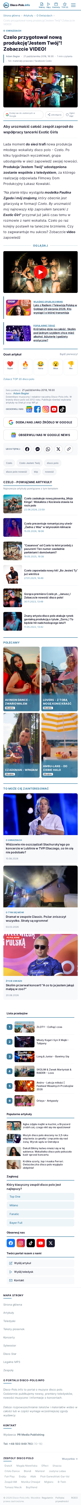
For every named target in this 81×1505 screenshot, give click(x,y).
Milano (14, 1205)
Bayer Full (16, 1222)
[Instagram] (45, 409)
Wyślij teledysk (23, 1271)
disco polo (53, 463)
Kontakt (19, 1280)
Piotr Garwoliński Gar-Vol (54, 1476)
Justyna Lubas (57, 1471)
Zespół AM (11, 1481)
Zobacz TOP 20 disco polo (18, 379)
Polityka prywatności (62, 1499)
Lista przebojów (17, 1013)
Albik (33, 1476)
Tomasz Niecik (13, 1487)
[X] (51, 1243)
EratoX (8, 1465)
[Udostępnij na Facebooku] (27, 449)
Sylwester (9, 1345)
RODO (74, 1497)
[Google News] (29, 409)
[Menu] (73, 5)
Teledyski (9, 1321)
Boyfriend (31, 1487)
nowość (49, 471)
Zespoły (8, 1370)
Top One (15, 1196)
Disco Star (9, 1353)
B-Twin (62, 1481)
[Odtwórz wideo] (40, 272)
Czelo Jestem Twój (29, 463)
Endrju (22, 1476)
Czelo (9, 463)
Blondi (27, 1471)
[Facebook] (37, 409)
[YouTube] (54, 409)
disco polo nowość (16, 471)
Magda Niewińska (26, 1465)
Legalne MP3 (11, 1362)
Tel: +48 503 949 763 (23, 1443)
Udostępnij (56, 115)
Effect (45, 1465)
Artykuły (28, 15)
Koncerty (9, 1337)
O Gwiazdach (44, 15)
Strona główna (11, 15)
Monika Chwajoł (30, 1481)
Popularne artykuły (19, 1114)
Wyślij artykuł (22, 1263)
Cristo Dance (12, 1471)
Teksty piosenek (14, 1329)
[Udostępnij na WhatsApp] (48, 449)
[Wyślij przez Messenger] (37, 449)
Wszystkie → (70, 1458)
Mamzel (40, 1471)
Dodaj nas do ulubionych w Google (22, 114)
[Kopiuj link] (69, 449)
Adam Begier (13, 56)
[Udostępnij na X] (58, 449)
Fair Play (10, 1476)
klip (36, 471)
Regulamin (47, 1497)
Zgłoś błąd (72, 114)
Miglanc (49, 1481)
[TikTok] (62, 409)
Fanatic (14, 1214)
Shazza (57, 1465)
